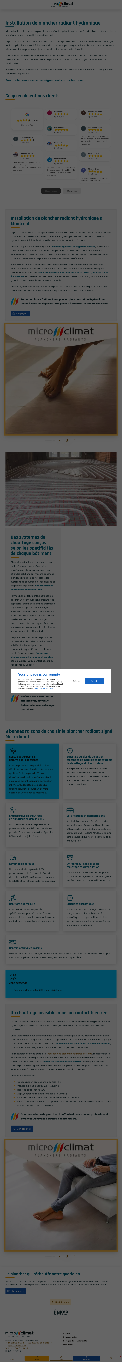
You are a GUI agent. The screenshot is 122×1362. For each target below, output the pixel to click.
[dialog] (61, 681)
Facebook (47, 689)
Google (37, 689)
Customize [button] (76, 681)
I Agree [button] (94, 681)
